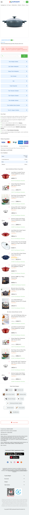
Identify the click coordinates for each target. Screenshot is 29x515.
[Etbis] (10, 492)
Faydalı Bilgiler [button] (8, 475)
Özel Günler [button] (7, 485)
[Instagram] (14, 462)
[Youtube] (18, 462)
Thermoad (3, 42)
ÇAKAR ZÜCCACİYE (5, 40)
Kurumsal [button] (7, 478)
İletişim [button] (6, 481)
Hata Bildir (15, 422)
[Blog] (21, 462)
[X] (11, 462)
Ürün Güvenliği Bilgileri (23, 146)
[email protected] (13, 430)
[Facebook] (8, 462)
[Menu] (1, 2)
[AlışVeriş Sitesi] (27, 2)
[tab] (14, 475)
